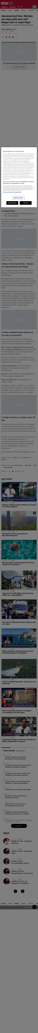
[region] (19, 177)
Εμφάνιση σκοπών (18, 197)
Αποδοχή (25, 203)
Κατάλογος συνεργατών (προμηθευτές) (12, 192)
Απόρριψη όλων (12, 203)
